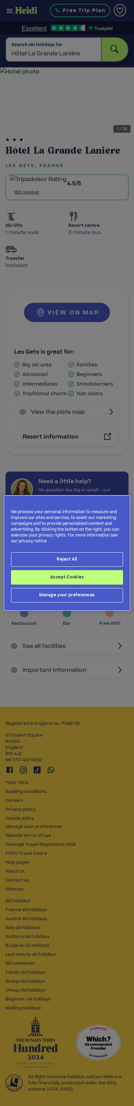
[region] (67, 553)
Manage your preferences (67, 595)
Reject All (67, 559)
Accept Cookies (67, 577)
